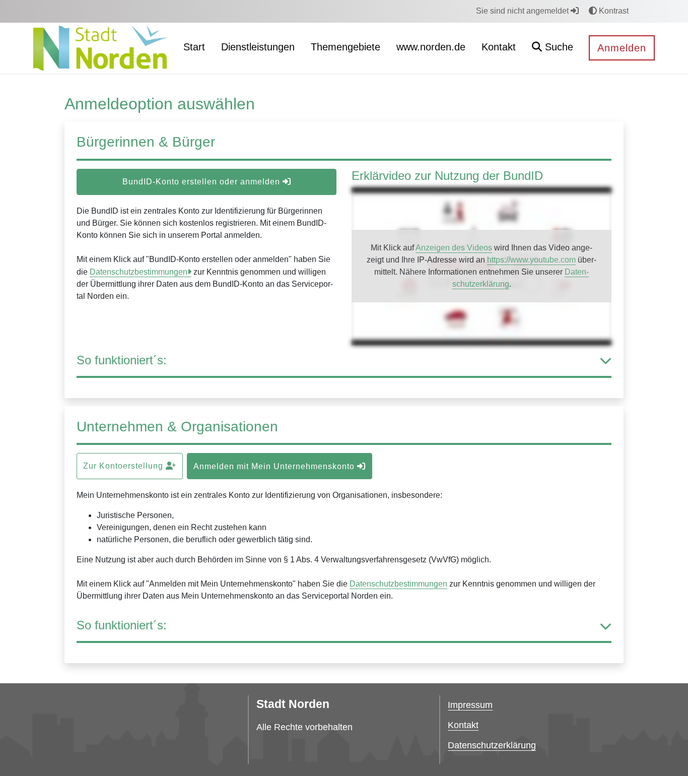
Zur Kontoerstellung (124, 466)
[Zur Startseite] (100, 47)
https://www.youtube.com (531, 259)
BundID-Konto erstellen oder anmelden (202, 181)
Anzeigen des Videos (454, 247)
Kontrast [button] (613, 11)
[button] (552, 48)
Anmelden (621, 47)
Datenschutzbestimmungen (138, 272)
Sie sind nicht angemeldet (523, 11)
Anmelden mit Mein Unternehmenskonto (275, 466)
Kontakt (463, 725)
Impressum (470, 705)
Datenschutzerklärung (492, 745)
